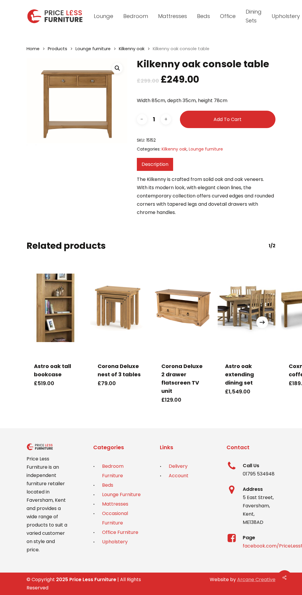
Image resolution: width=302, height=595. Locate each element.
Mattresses (115, 504)
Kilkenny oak (132, 49)
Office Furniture (120, 532)
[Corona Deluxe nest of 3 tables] (119, 308)
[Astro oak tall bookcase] (55, 308)
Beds (107, 485)
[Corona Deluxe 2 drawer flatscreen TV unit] (183, 308)
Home (33, 49)
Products (57, 49)
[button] (117, 68)
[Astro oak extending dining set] (246, 308)
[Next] (262, 322)
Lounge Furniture (121, 494)
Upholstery (115, 541)
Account (178, 475)
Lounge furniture (93, 49)
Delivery (178, 466)
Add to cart (228, 119)
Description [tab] (155, 164)
